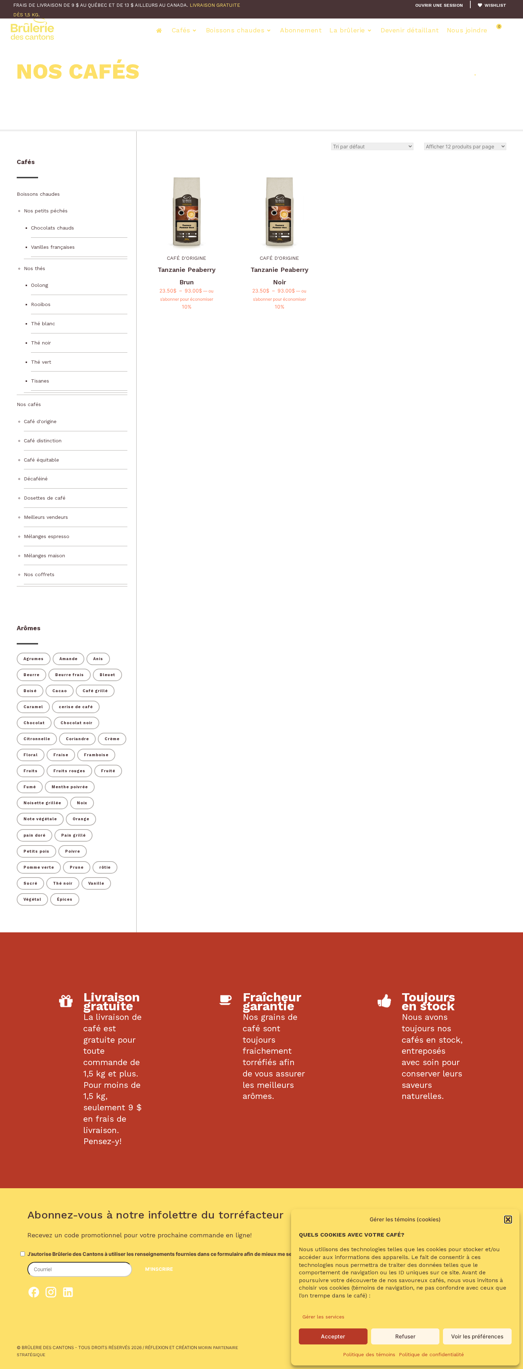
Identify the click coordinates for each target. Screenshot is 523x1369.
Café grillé (95, 691)
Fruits (30, 771)
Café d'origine (186, 258)
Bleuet (107, 675)
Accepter (333, 1336)
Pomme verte (38, 867)
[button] (508, 1219)
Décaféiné (36, 478)
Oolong (39, 285)
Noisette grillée (42, 803)
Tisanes (40, 381)
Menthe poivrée (70, 787)
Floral (30, 755)
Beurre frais (69, 675)
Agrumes (33, 659)
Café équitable (41, 460)
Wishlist (494, 5)
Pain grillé (73, 835)
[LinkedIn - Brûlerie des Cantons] (68, 1295)
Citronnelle (36, 739)
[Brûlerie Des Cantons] (32, 28)
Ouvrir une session (439, 5)
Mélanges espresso (46, 536)
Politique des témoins (369, 1354)
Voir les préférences (477, 1336)
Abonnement (301, 30)
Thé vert (41, 362)
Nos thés (34, 268)
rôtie (105, 867)
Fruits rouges (69, 771)
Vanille (96, 883)
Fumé (29, 787)
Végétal (32, 899)
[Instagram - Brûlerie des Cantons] (50, 1295)
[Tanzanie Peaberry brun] (186, 212)
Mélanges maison (44, 555)
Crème (112, 739)
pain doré (34, 835)
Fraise (60, 755)
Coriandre (77, 739)
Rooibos (41, 304)
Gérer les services (323, 1317)
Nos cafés (29, 404)
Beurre (31, 675)
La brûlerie (347, 30)
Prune (77, 867)
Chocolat (34, 723)
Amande (68, 659)
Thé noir (41, 343)
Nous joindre (467, 30)
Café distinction (43, 440)
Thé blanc (43, 323)
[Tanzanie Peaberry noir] (279, 212)
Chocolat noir (76, 723)
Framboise (96, 755)
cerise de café (76, 707)
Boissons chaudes (235, 30)
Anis (98, 659)
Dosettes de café (44, 498)
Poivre (72, 851)
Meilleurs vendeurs (46, 517)
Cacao (59, 691)
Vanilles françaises (53, 247)
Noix (82, 803)
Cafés (180, 30)
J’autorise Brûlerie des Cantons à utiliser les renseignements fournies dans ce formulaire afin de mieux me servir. (164, 1254)
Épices (65, 899)
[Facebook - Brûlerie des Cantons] (33, 1295)
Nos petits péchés (46, 211)
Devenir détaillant (410, 30)
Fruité (108, 771)
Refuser (405, 1336)
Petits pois (36, 851)
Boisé (30, 691)
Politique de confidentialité (431, 1354)
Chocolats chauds (52, 228)
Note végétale (40, 819)
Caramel (33, 707)
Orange (81, 819)
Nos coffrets (39, 574)
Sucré (30, 883)
